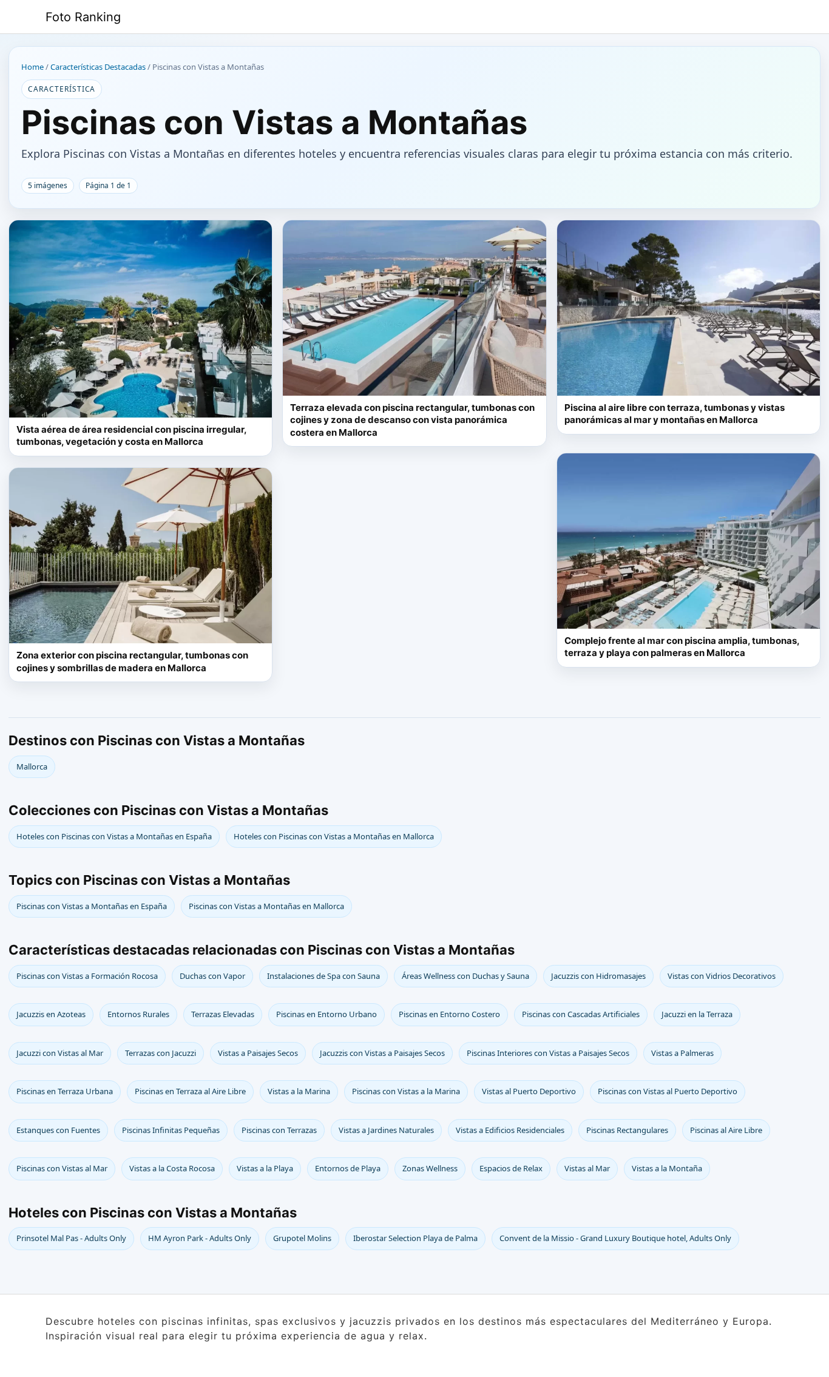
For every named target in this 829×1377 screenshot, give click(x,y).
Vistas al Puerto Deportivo (529, 1091)
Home (32, 66)
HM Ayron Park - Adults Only (199, 1238)
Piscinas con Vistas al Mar (61, 1168)
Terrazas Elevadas (222, 1014)
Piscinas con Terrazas (279, 1130)
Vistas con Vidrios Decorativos (722, 975)
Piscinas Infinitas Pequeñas (171, 1130)
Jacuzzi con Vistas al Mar (59, 1052)
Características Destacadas (98, 66)
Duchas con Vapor (212, 975)
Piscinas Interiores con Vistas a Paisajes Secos (548, 1052)
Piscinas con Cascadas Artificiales (581, 1014)
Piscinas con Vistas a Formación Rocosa (87, 975)
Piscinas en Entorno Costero (449, 1014)
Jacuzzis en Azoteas (51, 1014)
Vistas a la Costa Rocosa (172, 1168)
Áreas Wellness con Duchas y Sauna (465, 975)
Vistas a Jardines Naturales (386, 1130)
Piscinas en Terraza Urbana (64, 1091)
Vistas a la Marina (299, 1091)
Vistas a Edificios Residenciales (510, 1130)
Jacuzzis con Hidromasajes (598, 975)
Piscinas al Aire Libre (726, 1130)
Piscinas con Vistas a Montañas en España (91, 906)
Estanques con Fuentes (58, 1130)
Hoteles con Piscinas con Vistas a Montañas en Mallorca (334, 836)
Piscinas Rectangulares (627, 1130)
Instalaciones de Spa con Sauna (323, 975)
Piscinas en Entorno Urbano (326, 1014)
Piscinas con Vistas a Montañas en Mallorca (266, 906)
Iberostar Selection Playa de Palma (415, 1238)
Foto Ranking (83, 17)
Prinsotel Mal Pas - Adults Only (71, 1238)
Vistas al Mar (587, 1168)
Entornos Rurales (138, 1014)
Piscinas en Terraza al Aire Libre (190, 1091)
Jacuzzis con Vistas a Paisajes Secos (382, 1052)
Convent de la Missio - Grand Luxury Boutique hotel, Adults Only (615, 1238)
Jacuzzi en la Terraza (697, 1014)
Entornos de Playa (348, 1168)
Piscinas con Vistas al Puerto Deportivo (667, 1091)
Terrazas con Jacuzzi (160, 1052)
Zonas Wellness (430, 1168)
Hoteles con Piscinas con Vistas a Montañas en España (114, 836)
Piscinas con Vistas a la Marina (406, 1091)
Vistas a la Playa (265, 1168)
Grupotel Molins (302, 1238)
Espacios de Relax (511, 1168)
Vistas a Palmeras (682, 1052)
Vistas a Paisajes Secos (258, 1052)
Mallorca (31, 766)
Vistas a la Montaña (667, 1168)
